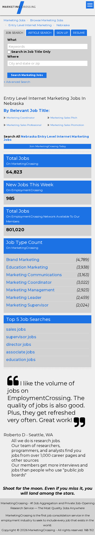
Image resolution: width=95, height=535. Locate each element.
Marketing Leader (23, 297)
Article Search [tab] (39, 32)
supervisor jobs (21, 337)
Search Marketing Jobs (27, 75)
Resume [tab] (79, 32)
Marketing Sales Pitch (63, 117)
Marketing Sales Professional (24, 125)
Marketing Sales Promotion (67, 125)
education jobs (21, 359)
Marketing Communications (34, 275)
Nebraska (63, 25)
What (11, 40)
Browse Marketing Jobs (46, 20)
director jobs (18, 344)
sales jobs (16, 329)
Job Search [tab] (14, 32)
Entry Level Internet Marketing (30, 25)
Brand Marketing (22, 259)
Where (13, 56)
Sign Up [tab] (62, 32)
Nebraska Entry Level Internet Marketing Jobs (46, 138)
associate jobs (20, 352)
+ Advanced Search (17, 82)
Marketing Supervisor (27, 305)
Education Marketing (27, 267)
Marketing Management (30, 290)
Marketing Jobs (14, 20)
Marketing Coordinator (29, 282)
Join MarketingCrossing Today (47, 146)
